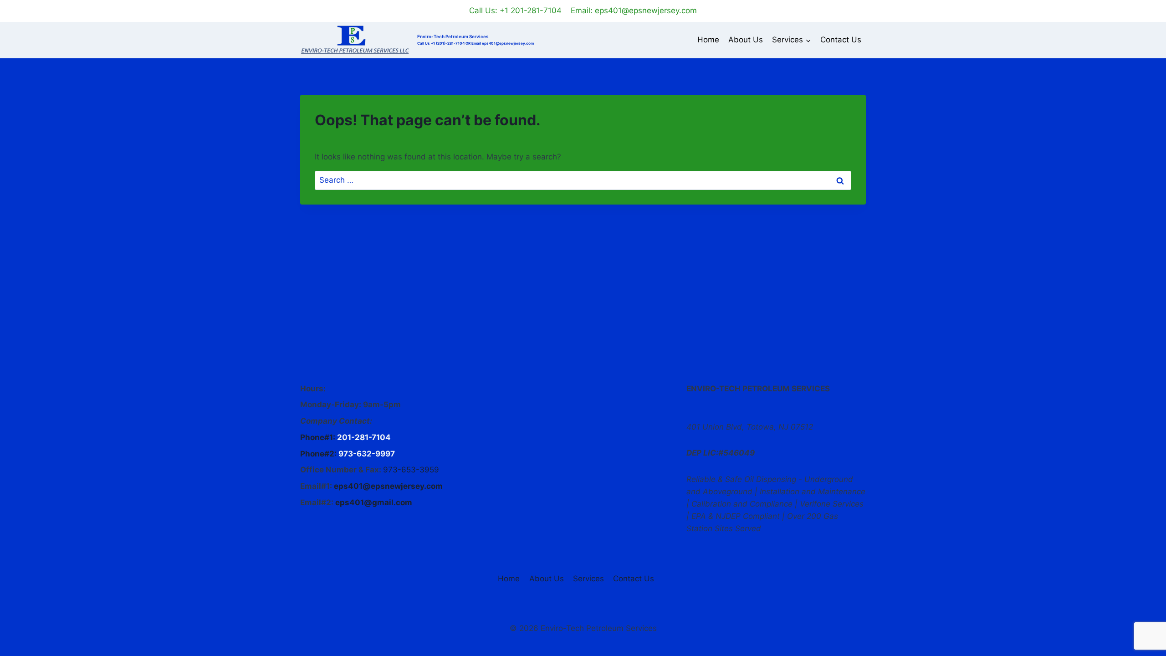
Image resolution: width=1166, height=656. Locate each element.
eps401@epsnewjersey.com (388, 486)
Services (588, 578)
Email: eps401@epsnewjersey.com (634, 10)
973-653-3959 (411, 469)
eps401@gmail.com (373, 502)
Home (708, 39)
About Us (745, 39)
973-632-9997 (366, 453)
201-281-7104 (364, 437)
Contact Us (840, 39)
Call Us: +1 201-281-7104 (515, 10)
